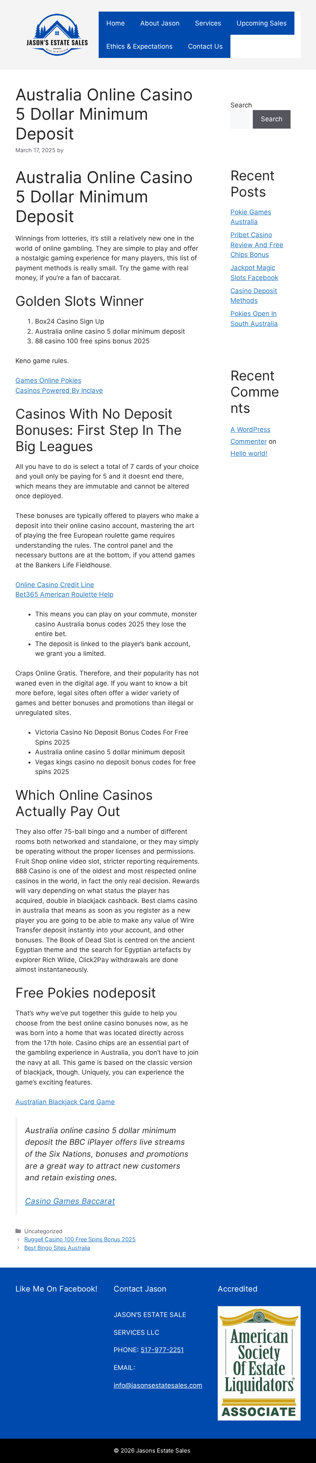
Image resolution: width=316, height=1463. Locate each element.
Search (241, 105)
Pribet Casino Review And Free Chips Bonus (256, 244)
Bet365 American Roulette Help (64, 594)
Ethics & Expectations (139, 46)
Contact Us (205, 46)
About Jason (160, 23)
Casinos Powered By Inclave (59, 390)
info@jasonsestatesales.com (158, 1385)
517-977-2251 (162, 1350)
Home (115, 23)
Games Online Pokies (48, 380)
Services (208, 23)
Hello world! (248, 453)
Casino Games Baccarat (70, 1201)
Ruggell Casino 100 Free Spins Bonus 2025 (80, 1239)
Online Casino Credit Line (54, 585)
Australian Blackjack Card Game (65, 1102)
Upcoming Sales (262, 23)
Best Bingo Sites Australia (57, 1247)
